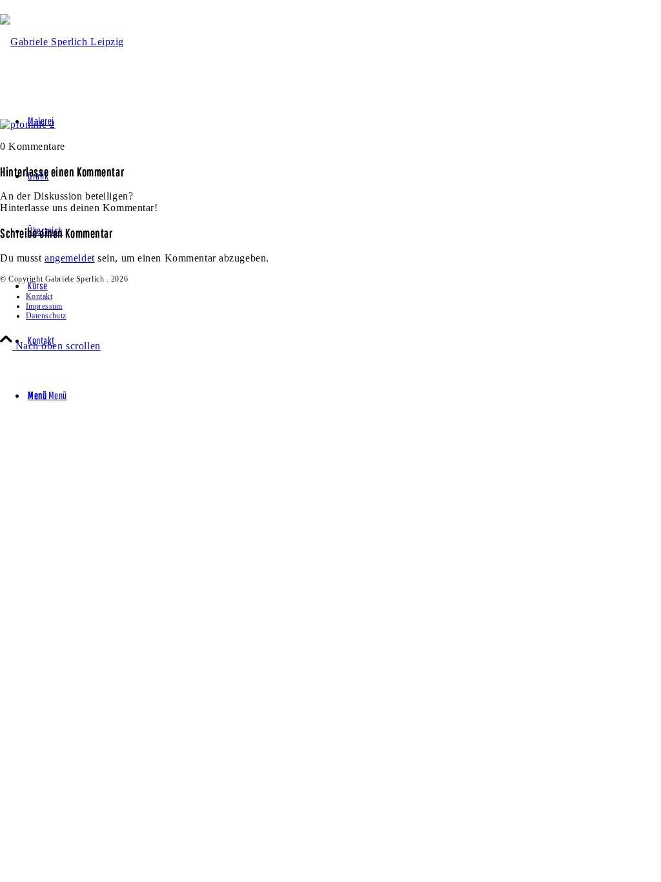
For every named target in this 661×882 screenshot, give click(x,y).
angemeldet (70, 257)
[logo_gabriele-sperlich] (62, 41)
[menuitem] (343, 340)
